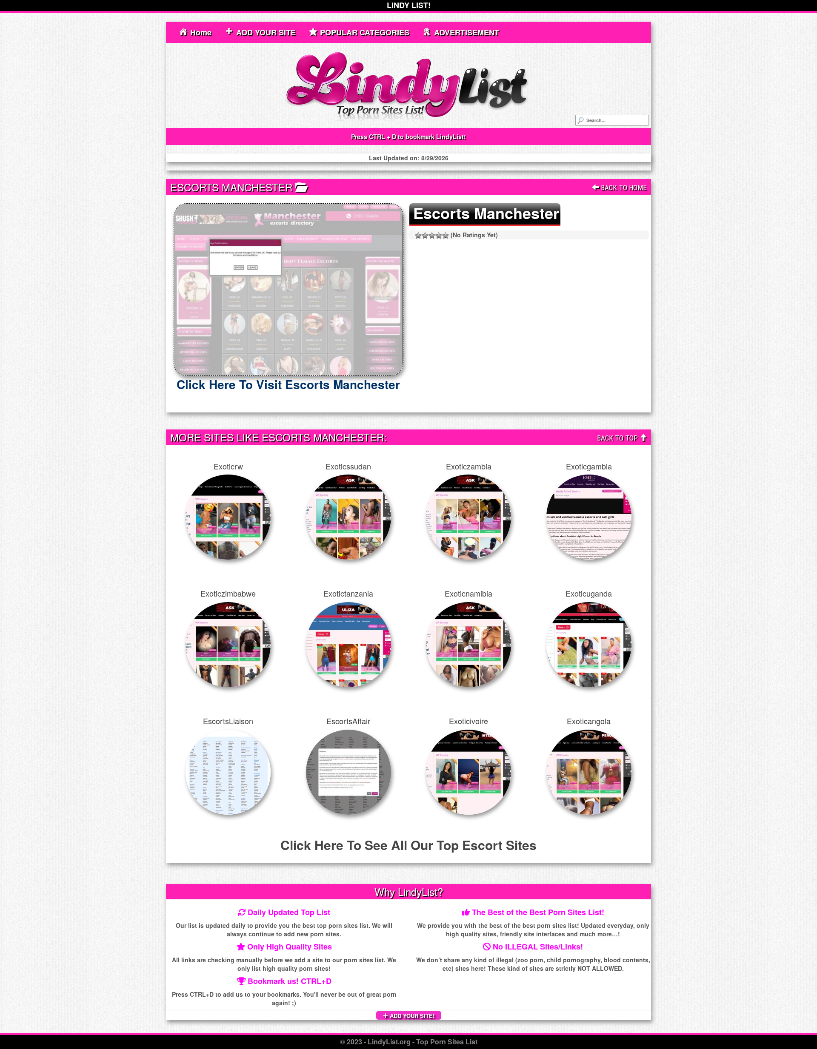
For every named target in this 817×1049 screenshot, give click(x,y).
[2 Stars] (425, 235)
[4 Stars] (438, 235)
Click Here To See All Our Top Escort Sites (408, 845)
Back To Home (623, 187)
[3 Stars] (431, 235)
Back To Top (618, 438)
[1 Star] (418, 235)
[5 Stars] (445, 235)
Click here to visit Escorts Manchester (288, 384)
